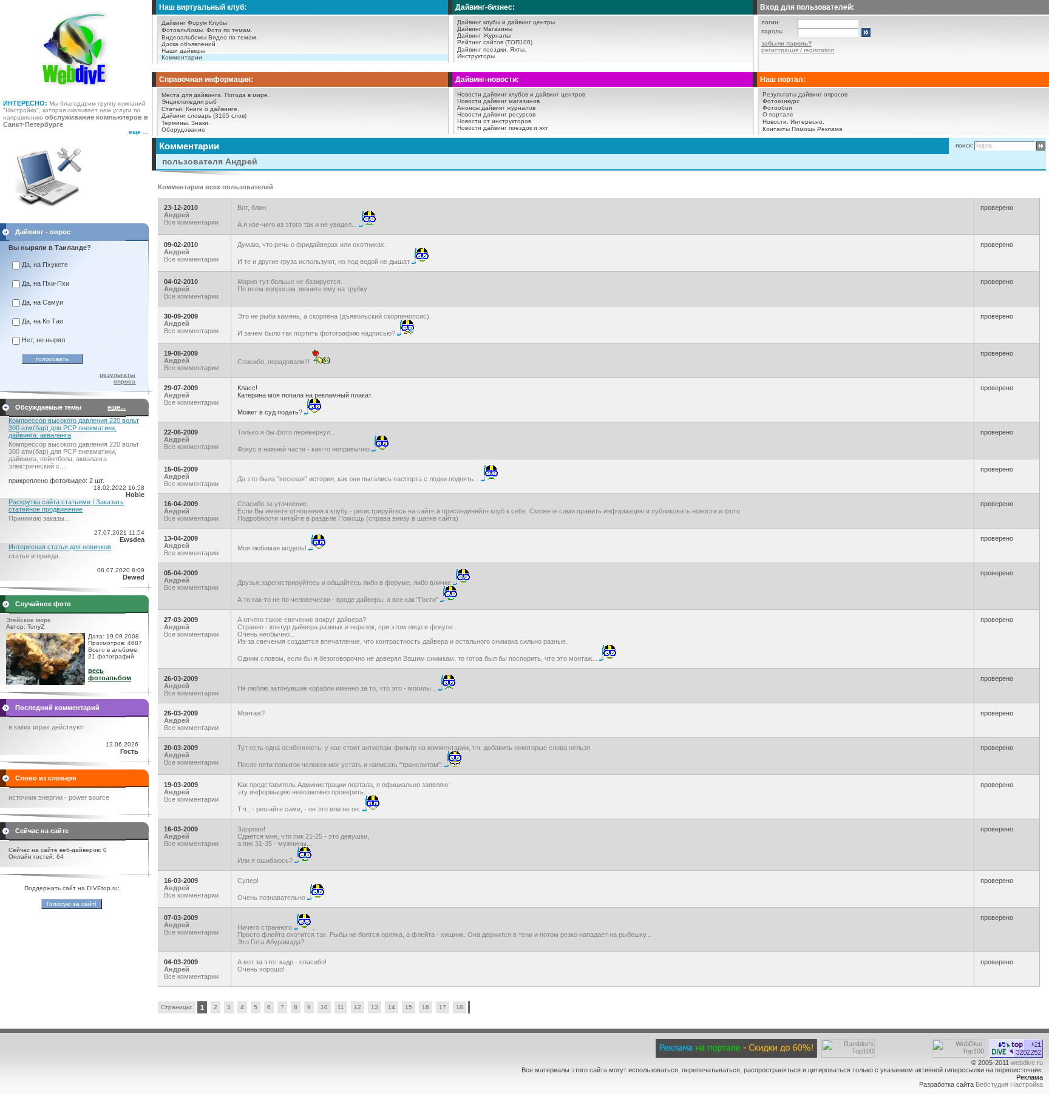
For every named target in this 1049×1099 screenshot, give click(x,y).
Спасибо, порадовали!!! (274, 361)
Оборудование (183, 129)
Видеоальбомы (183, 37)
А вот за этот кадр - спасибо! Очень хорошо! (282, 965)
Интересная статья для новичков (59, 546)
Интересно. (807, 121)
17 (442, 1007)
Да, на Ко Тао (42, 321)
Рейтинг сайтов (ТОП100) (494, 42)
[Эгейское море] (45, 682)
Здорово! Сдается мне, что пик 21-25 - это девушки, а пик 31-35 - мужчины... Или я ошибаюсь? (303, 844)
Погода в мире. (247, 95)
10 (324, 1007)
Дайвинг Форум (184, 22)
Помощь (803, 129)
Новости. (775, 121)
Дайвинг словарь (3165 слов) (203, 115)
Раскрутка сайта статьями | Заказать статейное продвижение (66, 505)
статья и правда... (36, 556)
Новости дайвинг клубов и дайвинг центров (521, 94)
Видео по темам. (233, 37)
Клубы (218, 22)
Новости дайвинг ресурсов (496, 114)
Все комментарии (191, 222)
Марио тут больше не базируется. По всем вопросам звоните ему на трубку (302, 285)
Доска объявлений (188, 44)
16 (425, 1007)
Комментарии (181, 57)
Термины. (175, 123)
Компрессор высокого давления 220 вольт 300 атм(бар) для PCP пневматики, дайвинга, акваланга (73, 428)
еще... (116, 407)
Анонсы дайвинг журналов (496, 107)
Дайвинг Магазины (484, 28)
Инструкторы (476, 56)
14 (391, 1007)
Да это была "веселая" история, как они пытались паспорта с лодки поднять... (359, 478)
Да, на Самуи (42, 302)
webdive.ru (1027, 1062)
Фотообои (777, 107)
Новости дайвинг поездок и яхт (502, 127)
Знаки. (200, 123)
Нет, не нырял (43, 339)
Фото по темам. (229, 30)
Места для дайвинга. (192, 95)
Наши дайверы (183, 50)
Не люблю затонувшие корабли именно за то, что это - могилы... (337, 688)
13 (374, 1007)
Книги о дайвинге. (212, 109)
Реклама (830, 129)
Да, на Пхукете (45, 264)
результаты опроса (117, 378)
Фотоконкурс (780, 101)
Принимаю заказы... (39, 518)
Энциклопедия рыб (189, 101)
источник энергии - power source (58, 797)
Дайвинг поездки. (482, 49)
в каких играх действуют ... (50, 727)
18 (459, 1007)
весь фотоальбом (109, 674)
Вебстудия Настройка (1009, 1084)
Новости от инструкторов (494, 121)
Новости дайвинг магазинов (498, 101)
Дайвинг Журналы (484, 35)
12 (357, 1007)
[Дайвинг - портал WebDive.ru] (76, 91)
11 (341, 1007)
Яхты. (518, 49)
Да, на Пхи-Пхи (45, 283)
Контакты (776, 129)
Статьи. (172, 109)
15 (408, 1007)
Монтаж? (251, 713)
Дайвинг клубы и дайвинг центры (506, 22)
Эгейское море (28, 620)
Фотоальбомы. (183, 30)
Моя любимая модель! (272, 548)
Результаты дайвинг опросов (804, 94)
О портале (777, 114)
